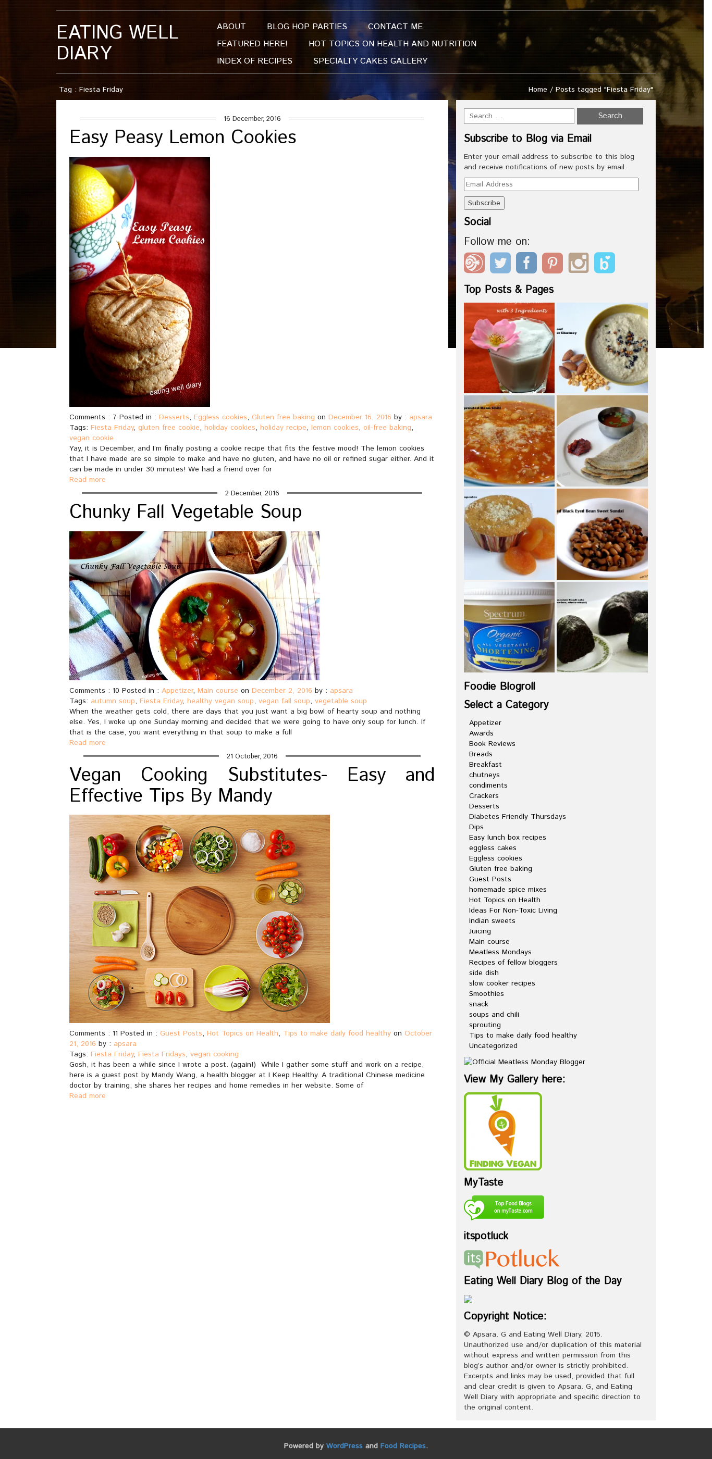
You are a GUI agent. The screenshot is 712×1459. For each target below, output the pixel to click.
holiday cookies (229, 427)
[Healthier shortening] (509, 627)
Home (538, 89)
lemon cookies (335, 427)
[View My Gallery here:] (503, 1131)
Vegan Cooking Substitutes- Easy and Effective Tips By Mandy (252, 786)
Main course (218, 690)
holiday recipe (283, 427)
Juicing (480, 931)
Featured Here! (252, 44)
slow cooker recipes (502, 983)
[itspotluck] (512, 1258)
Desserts (174, 417)
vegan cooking (214, 1054)
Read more (87, 480)
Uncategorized (493, 1046)
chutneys (484, 775)
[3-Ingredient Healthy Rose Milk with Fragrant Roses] (509, 348)
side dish (484, 973)
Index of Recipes (254, 61)
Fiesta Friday (112, 427)
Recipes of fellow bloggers (513, 962)
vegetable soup (341, 701)
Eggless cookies (220, 417)
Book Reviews (492, 744)
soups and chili (494, 1014)
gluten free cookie (169, 427)
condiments (488, 785)
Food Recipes (403, 1446)
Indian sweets (492, 921)
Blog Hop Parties (307, 27)
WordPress (344, 1446)
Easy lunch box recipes (507, 837)
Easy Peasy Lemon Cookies (182, 138)
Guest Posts (181, 1033)
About (231, 27)
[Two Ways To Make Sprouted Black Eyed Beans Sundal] (602, 534)
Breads (481, 754)
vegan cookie (91, 438)
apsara (420, 417)
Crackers (484, 796)
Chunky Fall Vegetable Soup (185, 512)
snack (478, 1004)
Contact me (395, 27)
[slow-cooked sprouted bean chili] (509, 441)
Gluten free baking (283, 417)
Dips (476, 827)
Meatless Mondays (500, 952)
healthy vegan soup (220, 701)
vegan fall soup (284, 701)
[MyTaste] (504, 1209)
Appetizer (177, 690)
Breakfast (485, 764)
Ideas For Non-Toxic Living (513, 910)
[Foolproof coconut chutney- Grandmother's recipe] (602, 348)
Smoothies (486, 994)
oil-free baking (387, 427)
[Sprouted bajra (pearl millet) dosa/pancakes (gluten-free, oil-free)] (602, 441)
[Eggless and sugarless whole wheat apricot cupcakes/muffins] (509, 534)
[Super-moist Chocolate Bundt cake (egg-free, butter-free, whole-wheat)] (602, 627)
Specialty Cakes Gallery (370, 61)
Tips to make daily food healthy (337, 1033)
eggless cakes (493, 848)
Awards (481, 733)
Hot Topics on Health (242, 1033)
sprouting (485, 1025)
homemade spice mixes (508, 889)
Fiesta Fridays (162, 1054)
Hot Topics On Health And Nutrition (392, 44)
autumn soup (113, 701)
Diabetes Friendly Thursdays (517, 817)
